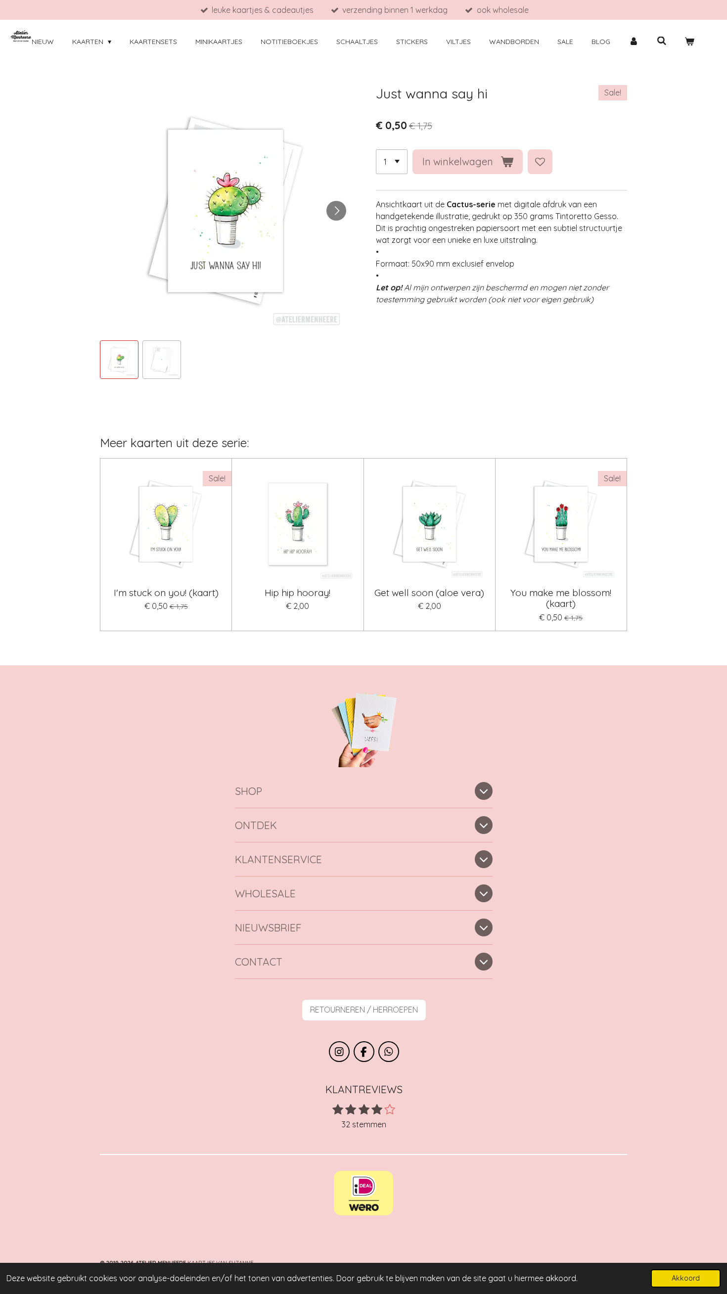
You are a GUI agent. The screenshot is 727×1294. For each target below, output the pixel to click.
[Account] (633, 42)
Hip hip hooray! (297, 592)
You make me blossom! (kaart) (560, 598)
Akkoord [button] (686, 1278)
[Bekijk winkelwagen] (689, 42)
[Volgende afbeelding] (336, 211)
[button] (119, 359)
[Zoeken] (661, 41)
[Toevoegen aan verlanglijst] (540, 161)
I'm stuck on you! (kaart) (166, 592)
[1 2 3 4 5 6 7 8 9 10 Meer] (392, 161)
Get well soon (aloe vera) (429, 592)
